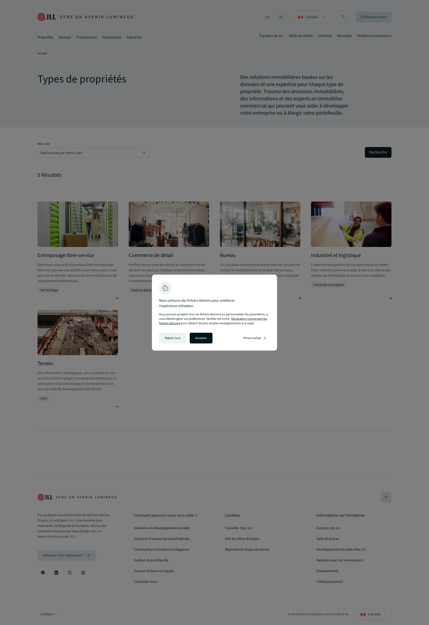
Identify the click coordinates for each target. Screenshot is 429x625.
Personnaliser (255, 338)
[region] (214, 313)
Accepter (201, 338)
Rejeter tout (173, 338)
